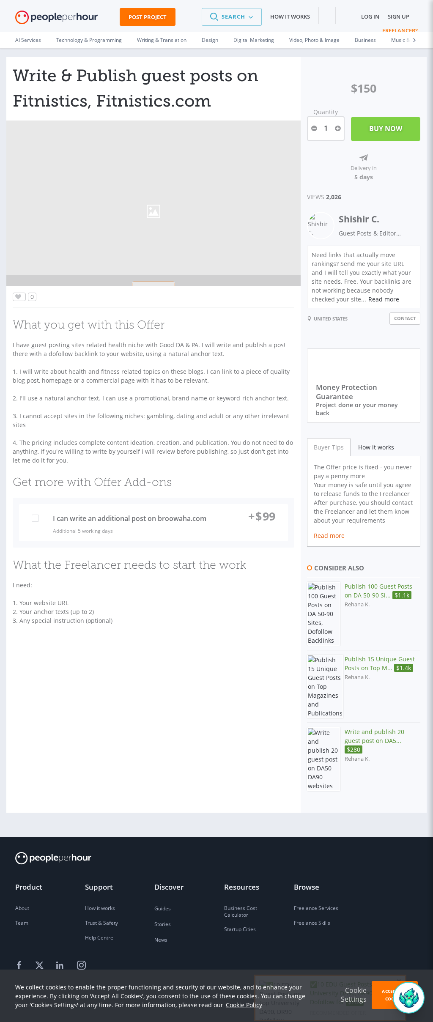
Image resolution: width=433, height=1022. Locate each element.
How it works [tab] (376, 447)
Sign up (398, 16)
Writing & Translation (161, 40)
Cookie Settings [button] (354, 995)
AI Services (28, 40)
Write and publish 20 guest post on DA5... (374, 740)
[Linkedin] (61, 966)
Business (365, 40)
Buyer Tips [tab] (329, 447)
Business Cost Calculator (240, 911)
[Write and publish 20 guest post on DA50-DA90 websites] (323, 759)
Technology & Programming (89, 40)
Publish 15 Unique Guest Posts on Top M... (380, 663)
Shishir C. (359, 219)
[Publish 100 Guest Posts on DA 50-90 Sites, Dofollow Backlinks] (323, 614)
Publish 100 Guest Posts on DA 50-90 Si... (378, 590)
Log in (370, 16)
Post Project (148, 17)
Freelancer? (400, 30)
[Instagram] (81, 966)
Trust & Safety (101, 922)
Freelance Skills (312, 922)
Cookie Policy (244, 1005)
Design (210, 40)
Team (21, 922)
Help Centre (99, 937)
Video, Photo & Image (314, 40)
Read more (383, 299)
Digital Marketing (253, 40)
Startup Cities (240, 929)
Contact (405, 318)
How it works (290, 16)
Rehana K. (357, 604)
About (22, 908)
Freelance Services (316, 908)
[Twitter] (40, 966)
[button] (232, 17)
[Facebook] (20, 966)
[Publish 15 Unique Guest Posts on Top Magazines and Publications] (325, 686)
